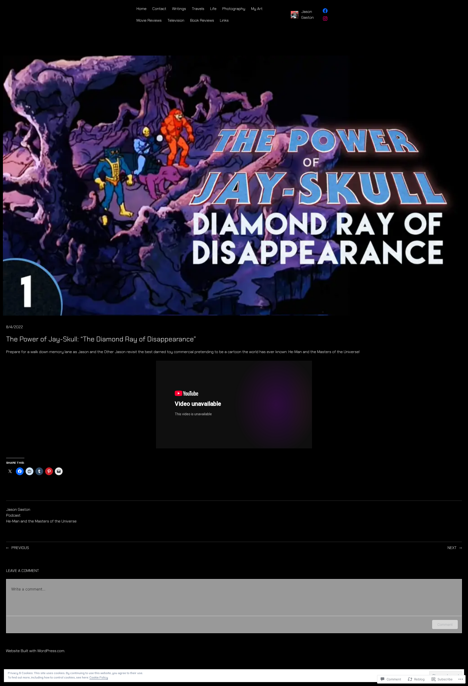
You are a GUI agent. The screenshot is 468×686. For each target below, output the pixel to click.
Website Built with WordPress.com (35, 650)
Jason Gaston (18, 509)
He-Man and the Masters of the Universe (41, 521)
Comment (445, 624)
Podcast (13, 515)
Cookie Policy (98, 677)
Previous (20, 547)
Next (452, 547)
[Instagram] (325, 18)
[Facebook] (325, 11)
